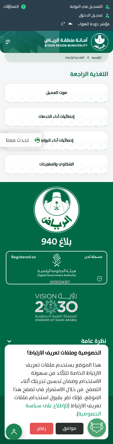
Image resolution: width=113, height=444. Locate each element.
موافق (69, 428)
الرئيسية (96, 57)
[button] (22, 140)
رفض (41, 428)
